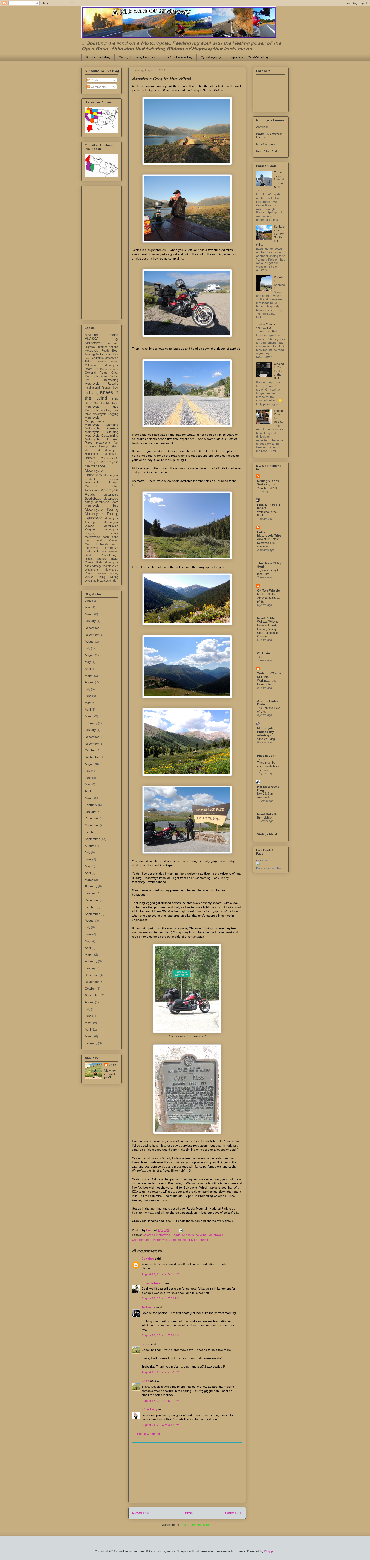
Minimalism (99, 403)
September (92, 757)
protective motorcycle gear (101, 549)
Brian (145, 1344)
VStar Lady (149, 1409)
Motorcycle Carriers (101, 428)
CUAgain (263, 653)
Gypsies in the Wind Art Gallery (249, 57)
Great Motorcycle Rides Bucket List (101, 376)
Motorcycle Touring (195, 1239)
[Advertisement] (187, 1472)
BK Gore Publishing (98, 57)
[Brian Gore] (258, 864)
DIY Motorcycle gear (106, 369)
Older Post (233, 1513)
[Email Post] (180, 1230)
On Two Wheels (268, 590)
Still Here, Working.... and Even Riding (266, 680)
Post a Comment (148, 1433)
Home (188, 1513)
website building (108, 573)
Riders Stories (95, 558)
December (92, 627)
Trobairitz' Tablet (269, 673)
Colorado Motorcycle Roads (161, 1234)
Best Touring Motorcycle (101, 352)
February (91, 723)
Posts (94, 80)
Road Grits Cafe (268, 814)
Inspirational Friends (98, 387)
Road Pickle (266, 618)
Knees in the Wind (194, 1234)
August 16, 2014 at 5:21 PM (160, 1400)
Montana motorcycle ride (101, 404)
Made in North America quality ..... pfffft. (269, 597)
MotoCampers (265, 144)
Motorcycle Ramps (101, 482)
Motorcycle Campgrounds (94, 419)
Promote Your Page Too (268, 868)
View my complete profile (110, 1074)
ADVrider (262, 126)
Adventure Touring (101, 334)
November (92, 634)
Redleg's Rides (268, 481)
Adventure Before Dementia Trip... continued (268, 542)
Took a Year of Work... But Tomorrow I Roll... (268, 327)
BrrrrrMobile (264, 817)
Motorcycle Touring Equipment (101, 516)
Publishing (113, 551)
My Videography (211, 57)
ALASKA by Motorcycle (101, 341)
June (88, 600)
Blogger (269, 1551)
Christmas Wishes (107, 361)
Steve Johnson (153, 1283)
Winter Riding (95, 577)
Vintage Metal (267, 834)
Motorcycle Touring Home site (137, 57)
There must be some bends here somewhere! (268, 766)
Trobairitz (148, 1307)
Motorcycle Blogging (105, 414)
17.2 (260, 656)
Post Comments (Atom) (196, 1524)
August (89, 641)
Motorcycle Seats (106, 502)
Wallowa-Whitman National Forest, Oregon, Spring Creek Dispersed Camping (268, 629)
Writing (114, 577)
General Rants (96, 372)
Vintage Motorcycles (105, 566)
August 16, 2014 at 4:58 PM (160, 1372)
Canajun (148, 1258)
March (89, 614)
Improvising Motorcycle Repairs (101, 381)
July (87, 648)
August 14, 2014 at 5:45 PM (160, 1274)
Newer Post (141, 1513)
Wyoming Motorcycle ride (100, 580)
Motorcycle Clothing (101, 432)
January (90, 621)
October (90, 750)
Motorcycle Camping (167, 1239)
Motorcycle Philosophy (94, 472)
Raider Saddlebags (101, 555)
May (88, 607)
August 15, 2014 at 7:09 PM (160, 1298)
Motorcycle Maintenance (101, 464)
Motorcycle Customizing (101, 435)
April (88, 668)
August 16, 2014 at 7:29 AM (160, 1335)
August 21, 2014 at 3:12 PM (160, 1425)
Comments (98, 86)
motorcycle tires (101, 505)
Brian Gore (261, 860)
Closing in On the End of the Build (279, 371)
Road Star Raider (268, 151)
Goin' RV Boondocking (178, 57)
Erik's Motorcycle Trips (269, 533)
